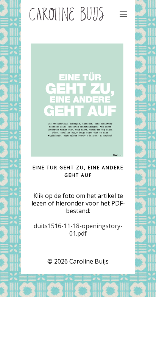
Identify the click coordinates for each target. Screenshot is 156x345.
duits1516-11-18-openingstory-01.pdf (78, 230)
